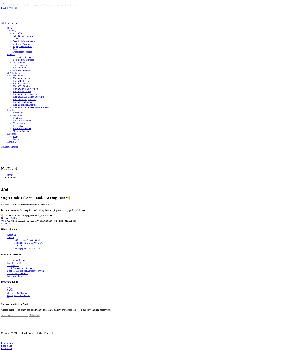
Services (11, 54)
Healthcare (18, 118)
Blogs (15, 136)
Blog (9, 287)
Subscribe (34, 315)
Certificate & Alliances (17, 293)
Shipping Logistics (21, 131)
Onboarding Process (22, 52)
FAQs (16, 139)
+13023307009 (20, 245)
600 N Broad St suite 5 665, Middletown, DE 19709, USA (28, 241)
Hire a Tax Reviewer (22, 86)
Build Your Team (15, 75)
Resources (12, 134)
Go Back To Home (10, 218)
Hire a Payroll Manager (24, 102)
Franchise (17, 115)
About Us (17, 33)
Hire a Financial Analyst (24, 104)
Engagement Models (22, 46)
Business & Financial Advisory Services (25, 271)
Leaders (16, 49)
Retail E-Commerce (22, 128)
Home (10, 28)
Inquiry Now (7, 343)
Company (11, 30)
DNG (263, 338)
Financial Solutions (22, 70)
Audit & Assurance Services (20, 268)
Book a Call (6, 346)
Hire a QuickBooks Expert (25, 89)
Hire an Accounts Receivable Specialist (31, 107)
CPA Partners (13, 73)
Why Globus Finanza (23, 36)
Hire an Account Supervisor (26, 94)
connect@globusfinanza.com (26, 248)
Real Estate (18, 126)
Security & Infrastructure (24, 41)
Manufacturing (20, 123)
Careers (10, 237)
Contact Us (12, 142)
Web (268, 338)
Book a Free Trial (9, 7)
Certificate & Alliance (23, 44)
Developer (276, 338)
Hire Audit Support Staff (24, 99)
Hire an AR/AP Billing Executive (28, 97)
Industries (11, 110)
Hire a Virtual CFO (22, 91)
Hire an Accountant (22, 78)
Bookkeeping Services (23, 59)
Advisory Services (21, 67)
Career (16, 38)
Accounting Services (22, 57)
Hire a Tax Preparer (22, 83)
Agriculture (18, 112)
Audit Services (20, 65)
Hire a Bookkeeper (22, 81)
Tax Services (19, 62)
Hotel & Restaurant (22, 120)
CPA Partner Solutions (17, 273)
